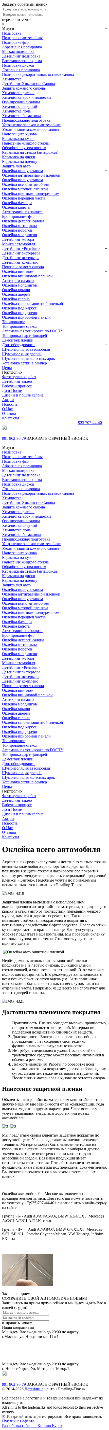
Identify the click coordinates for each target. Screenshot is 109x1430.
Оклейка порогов (17, 230)
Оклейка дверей (16, 294)
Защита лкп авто (16, 166)
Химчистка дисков (18, 93)
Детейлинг (34, 1389)
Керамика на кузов (18, 138)
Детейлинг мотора (18, 239)
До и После (12, 390)
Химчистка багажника (21, 116)
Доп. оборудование (18, 345)
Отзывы (9, 413)
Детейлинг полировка (21, 56)
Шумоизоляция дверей (22, 354)
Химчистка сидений (19, 106)
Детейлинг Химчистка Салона (28, 83)
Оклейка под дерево (19, 312)
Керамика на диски (18, 157)
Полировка (11, 33)
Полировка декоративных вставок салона (38, 74)
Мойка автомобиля (18, 244)
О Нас (7, 409)
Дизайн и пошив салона (23, 395)
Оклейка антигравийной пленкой (31, 175)
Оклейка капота (16, 207)
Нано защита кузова (19, 134)
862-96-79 (14, 438)
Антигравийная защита (22, 212)
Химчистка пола (16, 111)
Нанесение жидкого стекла (25, 143)
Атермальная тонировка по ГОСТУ (32, 331)
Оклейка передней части (23, 198)
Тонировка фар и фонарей (24, 335)
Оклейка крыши (16, 290)
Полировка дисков (18, 65)
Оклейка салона (16, 299)
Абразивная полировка (22, 47)
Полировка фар (15, 42)
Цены (7, 367)
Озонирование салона (21, 102)
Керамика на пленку (19, 161)
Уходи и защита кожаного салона (30, 129)
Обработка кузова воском (24, 148)
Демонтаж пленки (17, 340)
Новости (9, 404)
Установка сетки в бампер (24, 363)
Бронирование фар (18, 216)
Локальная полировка (21, 70)
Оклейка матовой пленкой (25, 189)
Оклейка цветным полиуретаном (30, 193)
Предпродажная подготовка (26, 120)
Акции (8, 400)
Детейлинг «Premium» (21, 248)
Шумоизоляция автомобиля (26, 349)
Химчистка (12, 79)
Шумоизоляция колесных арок (28, 358)
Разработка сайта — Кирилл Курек (32, 1425)
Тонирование (13, 322)
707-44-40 (90, 422)
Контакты (10, 418)
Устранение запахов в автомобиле (31, 125)
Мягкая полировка (18, 51)
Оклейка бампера (17, 203)
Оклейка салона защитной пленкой (32, 303)
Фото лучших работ (19, 377)
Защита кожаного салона (23, 88)
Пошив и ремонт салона (23, 267)
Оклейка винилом (17, 271)
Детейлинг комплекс (20, 262)
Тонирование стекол (19, 326)
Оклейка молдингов (19, 235)
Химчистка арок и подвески (26, 97)
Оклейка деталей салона (23, 221)
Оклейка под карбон (20, 308)
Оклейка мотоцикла (19, 225)
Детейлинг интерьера (20, 258)
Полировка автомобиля (22, 38)
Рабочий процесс (17, 386)
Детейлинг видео (17, 381)
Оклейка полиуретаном (22, 170)
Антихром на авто (18, 280)
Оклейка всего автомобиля (25, 184)
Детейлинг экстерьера (21, 253)
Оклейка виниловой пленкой (27, 276)
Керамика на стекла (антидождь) (30, 152)
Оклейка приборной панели (26, 317)
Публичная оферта (18, 1421)
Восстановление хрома (22, 61)
